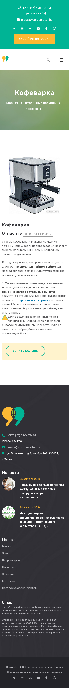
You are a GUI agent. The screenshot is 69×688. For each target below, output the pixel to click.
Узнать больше (25, 351)
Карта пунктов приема (34, 300)
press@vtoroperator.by (36, 19)
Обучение (8, 574)
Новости (8, 567)
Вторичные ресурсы (40, 103)
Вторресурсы (11, 560)
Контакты (8, 581)
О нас (5, 553)
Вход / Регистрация (34, 38)
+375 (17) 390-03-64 (36, 8)
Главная (12, 103)
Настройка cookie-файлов (19, 588)
